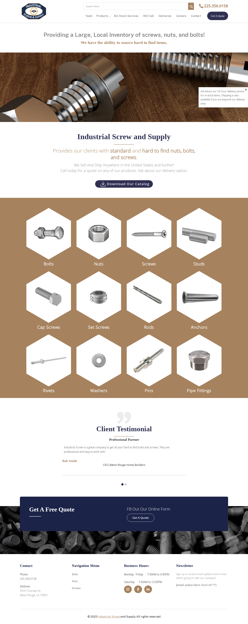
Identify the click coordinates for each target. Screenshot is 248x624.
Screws (76, 588)
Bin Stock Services (126, 16)
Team (88, 16)
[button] (122, 484)
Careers (181, 16)
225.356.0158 (216, 5)
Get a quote (217, 16)
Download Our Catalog (128, 184)
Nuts (75, 581)
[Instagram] (128, 589)
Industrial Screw (109, 616)
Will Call (148, 16)
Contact (196, 16)
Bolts (75, 574)
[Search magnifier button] (191, 5)
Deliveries (165, 16)
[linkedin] (148, 589)
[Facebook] (138, 589)
